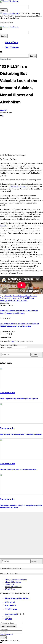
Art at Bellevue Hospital (22, 296)
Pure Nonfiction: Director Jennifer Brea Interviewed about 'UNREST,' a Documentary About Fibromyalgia (19, 325)
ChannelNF (3, 110)
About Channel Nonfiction (16, 579)
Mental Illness (28, 298)
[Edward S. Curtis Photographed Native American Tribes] (21, 458)
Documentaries (7, 393)
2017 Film (8, 296)
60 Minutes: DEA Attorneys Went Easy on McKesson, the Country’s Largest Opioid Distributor (19, 311)
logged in (14, 341)
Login (7, 616)
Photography (5, 300)
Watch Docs (11, 42)
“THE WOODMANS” (18, 186)
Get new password (8, 626)
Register (8, 619)
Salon (7, 249)
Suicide (24, 300)
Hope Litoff (17, 298)
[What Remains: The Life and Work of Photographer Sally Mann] (21, 423)
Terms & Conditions (13, 587)
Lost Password (11, 614)
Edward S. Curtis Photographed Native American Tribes (18, 470)
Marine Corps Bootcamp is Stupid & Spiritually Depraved (19, 398)
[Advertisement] (21, 533)
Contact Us (9, 584)
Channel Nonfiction (13, 582)
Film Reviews (12, 47)
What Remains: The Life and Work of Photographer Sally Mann (21, 434)
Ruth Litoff (15, 300)
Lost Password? (6, 634)
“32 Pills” (3, 226)
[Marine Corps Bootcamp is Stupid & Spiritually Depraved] (21, 387)
